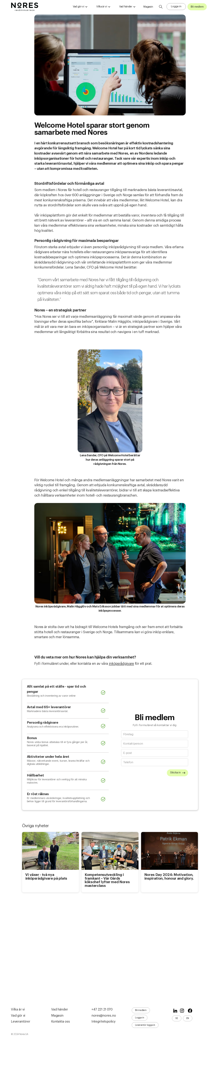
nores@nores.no (103, 1015)
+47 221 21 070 (102, 1009)
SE (176, 1018)
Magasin (148, 6)
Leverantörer (20, 1021)
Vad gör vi (18, 1015)
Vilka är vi (18, 1009)
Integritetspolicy (103, 1021)
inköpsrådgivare (121, 663)
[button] (80, 6)
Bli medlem (197, 6)
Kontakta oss (60, 1021)
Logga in (176, 6)
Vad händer (59, 1009)
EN (187, 1018)
